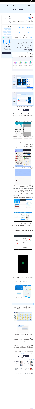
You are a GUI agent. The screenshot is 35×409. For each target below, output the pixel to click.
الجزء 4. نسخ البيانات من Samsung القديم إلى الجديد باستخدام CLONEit (26, 27)
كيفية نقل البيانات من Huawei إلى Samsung (7, 18)
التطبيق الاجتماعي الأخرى (6, 28)
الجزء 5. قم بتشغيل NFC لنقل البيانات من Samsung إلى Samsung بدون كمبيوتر (25, 28)
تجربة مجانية (20, 9)
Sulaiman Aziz (29, 17)
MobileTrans (22, 353)
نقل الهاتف (29, 373)
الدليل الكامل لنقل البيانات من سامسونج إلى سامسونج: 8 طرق (7, 22)
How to (10, 28)
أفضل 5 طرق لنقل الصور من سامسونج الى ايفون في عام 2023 (6, 21)
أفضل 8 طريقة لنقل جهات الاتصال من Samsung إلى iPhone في (6, 19)
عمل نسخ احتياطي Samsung (24, 303)
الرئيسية (32, 373)
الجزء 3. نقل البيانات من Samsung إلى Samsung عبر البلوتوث (27, 26)
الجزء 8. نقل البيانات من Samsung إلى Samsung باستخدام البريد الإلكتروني (26, 32)
